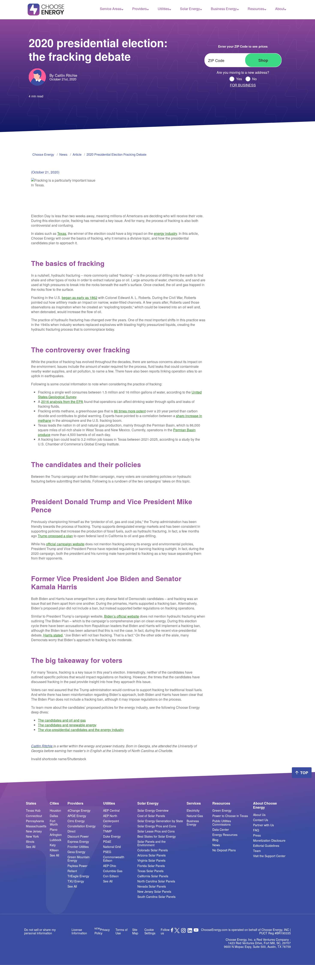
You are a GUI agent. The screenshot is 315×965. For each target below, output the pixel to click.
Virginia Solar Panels (151, 860)
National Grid (112, 846)
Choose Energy (43, 154)
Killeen (54, 850)
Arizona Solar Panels (151, 855)
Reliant (72, 871)
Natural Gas (195, 816)
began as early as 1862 (79, 297)
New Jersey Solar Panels (154, 891)
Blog (215, 840)
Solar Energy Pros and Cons (156, 826)
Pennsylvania (35, 821)
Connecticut (34, 816)
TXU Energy (76, 881)
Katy (53, 845)
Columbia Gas (112, 871)
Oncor (107, 826)
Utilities (163, 9)
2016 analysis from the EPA (62, 401)
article (77, 154)
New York (32, 836)
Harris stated (53, 635)
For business (243, 85)
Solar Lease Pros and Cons (156, 831)
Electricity (193, 810)
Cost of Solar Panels (151, 816)
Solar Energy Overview (152, 810)
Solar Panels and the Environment (151, 843)
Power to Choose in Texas (230, 816)
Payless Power (77, 866)
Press (257, 835)
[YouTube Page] (196, 929)
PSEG (107, 852)
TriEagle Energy (78, 876)
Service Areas (110, 9)
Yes (239, 79)
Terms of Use (122, 931)
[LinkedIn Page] (189, 932)
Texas (61, 233)
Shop (263, 60)
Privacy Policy (102, 931)
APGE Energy (77, 816)
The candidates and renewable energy (67, 724)
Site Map (135, 931)
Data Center (220, 829)
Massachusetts (36, 826)
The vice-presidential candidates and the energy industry (81, 729)
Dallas (54, 816)
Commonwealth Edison (113, 858)
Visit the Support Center (269, 856)
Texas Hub (33, 810)
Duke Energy (112, 836)
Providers (139, 9)
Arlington (56, 834)
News (216, 845)
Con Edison (111, 876)
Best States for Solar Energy (156, 836)
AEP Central (111, 810)
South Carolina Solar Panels (156, 896)
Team (257, 851)
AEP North (110, 816)
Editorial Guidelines (266, 845)
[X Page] (177, 932)
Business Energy (224, 9)
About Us (259, 815)
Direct (71, 831)
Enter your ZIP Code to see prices (242, 46)
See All (30, 846)
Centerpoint (111, 821)
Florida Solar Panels (151, 866)
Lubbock (55, 840)
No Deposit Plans (224, 850)
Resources (256, 9)
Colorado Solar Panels (152, 850)
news (63, 154)
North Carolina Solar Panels (156, 881)
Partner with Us (263, 825)
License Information (79, 931)
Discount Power (78, 836)
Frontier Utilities (78, 846)
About (279, 9)
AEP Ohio (109, 866)
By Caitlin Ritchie (63, 75)
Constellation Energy (82, 826)
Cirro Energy (76, 821)
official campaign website (65, 543)
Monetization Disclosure (269, 840)
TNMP (107, 831)
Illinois (30, 841)
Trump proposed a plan (55, 535)
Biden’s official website (121, 616)
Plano (53, 829)
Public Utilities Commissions (221, 822)
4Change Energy (79, 810)
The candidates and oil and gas (62, 720)
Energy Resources (224, 834)
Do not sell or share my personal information (40, 931)
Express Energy (78, 841)
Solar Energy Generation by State (160, 821)
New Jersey (34, 831)
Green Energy (221, 810)
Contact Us (260, 820)
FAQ (256, 830)
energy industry (165, 233)
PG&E (107, 841)
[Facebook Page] (172, 931)
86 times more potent (130, 411)
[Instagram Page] (183, 932)
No (254, 79)
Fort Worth (54, 822)
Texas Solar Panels (150, 871)
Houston (55, 810)
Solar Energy (190, 9)
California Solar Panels (152, 876)
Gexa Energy (76, 852)
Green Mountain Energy (79, 858)
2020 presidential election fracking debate (116, 154)
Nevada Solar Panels (151, 886)
